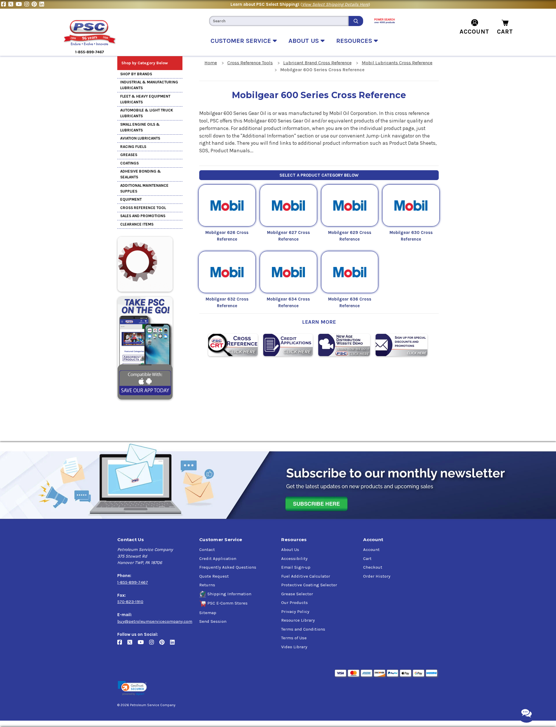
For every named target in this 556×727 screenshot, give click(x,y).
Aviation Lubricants (140, 138)
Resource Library (298, 620)
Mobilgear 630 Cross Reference (411, 236)
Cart (367, 558)
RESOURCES (355, 41)
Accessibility (294, 558)
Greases (128, 155)
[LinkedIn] (42, 4)
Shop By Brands (136, 74)
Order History (376, 576)
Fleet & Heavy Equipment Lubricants (145, 99)
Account (371, 549)
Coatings (129, 163)
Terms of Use (294, 637)
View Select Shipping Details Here (335, 4)
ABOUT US (304, 41)
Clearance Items (136, 224)
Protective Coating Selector (309, 584)
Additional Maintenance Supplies (144, 188)
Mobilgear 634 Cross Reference (288, 302)
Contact (207, 549)
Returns (207, 584)
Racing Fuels (133, 146)
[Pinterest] (35, 4)
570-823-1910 (130, 601)
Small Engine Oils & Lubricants (140, 127)
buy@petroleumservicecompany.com (154, 621)
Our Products (294, 602)
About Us (290, 549)
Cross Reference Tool (143, 208)
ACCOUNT (474, 31)
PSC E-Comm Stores (227, 603)
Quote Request (214, 576)
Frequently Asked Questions (227, 567)
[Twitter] (12, 4)
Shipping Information (229, 593)
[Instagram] (28, 4)
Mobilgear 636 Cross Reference (349, 302)
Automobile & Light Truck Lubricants (146, 113)
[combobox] (279, 21)
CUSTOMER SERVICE (242, 41)
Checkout (372, 567)
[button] (132, 688)
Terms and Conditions (303, 629)
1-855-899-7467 (132, 582)
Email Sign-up (295, 567)
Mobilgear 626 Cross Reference (226, 236)
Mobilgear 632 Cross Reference (227, 302)
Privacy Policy (295, 611)
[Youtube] (20, 4)
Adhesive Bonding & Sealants (140, 174)
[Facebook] (4, 4)
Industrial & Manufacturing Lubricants (149, 85)
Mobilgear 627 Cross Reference (288, 236)
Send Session (212, 621)
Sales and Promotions (142, 216)
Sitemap (207, 612)
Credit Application (217, 558)
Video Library (294, 646)
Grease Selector (297, 593)
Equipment (131, 199)
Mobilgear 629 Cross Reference (349, 236)
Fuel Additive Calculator (305, 576)
